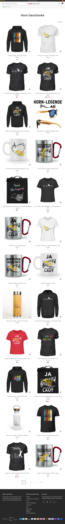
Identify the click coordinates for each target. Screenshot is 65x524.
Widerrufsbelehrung (30, 513)
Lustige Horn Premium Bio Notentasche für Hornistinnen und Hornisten (48, 397)
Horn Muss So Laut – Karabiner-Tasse (17, 245)
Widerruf (28, 511)
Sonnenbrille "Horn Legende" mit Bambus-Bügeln (48, 131)
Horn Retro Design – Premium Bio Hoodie (17, 55)
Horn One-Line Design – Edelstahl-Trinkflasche (17, 435)
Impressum (28, 504)
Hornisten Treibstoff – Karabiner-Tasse (17, 283)
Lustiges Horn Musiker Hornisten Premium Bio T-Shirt (48, 93)
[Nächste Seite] (41, 482)
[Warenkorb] (61, 3)
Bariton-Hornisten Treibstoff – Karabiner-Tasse (47, 473)
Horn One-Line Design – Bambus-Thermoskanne (17, 321)
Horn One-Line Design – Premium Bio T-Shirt (48, 55)
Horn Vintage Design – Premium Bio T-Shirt (48, 358)
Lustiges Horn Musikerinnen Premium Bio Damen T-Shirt (17, 358)
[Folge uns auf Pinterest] (50, 502)
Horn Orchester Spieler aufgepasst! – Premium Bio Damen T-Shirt (48, 207)
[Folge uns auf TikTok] (54, 502)
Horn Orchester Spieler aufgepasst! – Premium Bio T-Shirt (17, 93)
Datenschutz (29, 509)
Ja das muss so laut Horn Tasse (48, 283)
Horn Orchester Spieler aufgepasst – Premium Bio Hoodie (48, 321)
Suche (27, 500)
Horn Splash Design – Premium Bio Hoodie (17, 396)
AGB (27, 507)
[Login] (59, 3)
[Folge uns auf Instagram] (47, 502)
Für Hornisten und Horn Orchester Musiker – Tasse (17, 168)
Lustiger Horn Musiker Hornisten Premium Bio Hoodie (17, 131)
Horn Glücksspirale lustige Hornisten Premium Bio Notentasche (17, 206)
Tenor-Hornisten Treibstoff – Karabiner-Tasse (48, 168)
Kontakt (28, 496)
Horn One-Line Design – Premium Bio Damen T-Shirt (48, 245)
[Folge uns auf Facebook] (43, 502)
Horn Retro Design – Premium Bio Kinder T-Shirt (48, 435)
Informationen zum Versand (32, 498)
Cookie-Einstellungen (31, 502)
